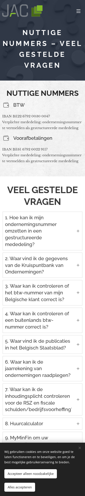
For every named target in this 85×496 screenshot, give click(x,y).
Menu (78, 11)
